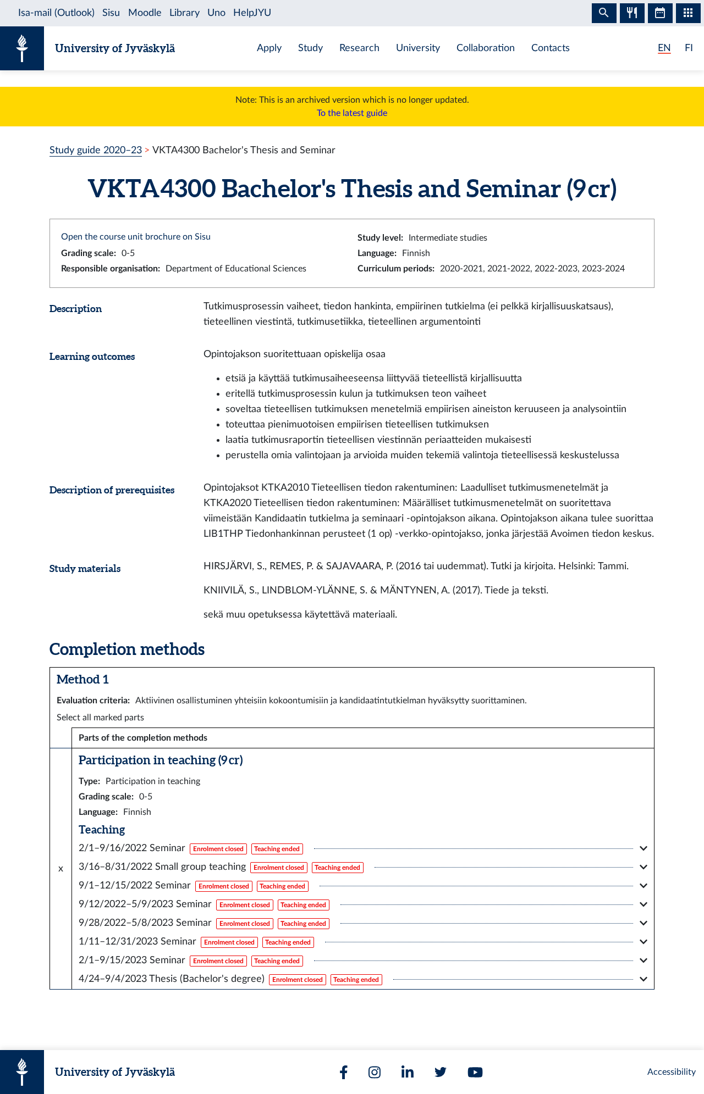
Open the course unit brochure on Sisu (136, 236)
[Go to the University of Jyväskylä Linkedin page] (408, 1072)
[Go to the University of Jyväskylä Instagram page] (375, 1072)
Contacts (550, 48)
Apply (269, 48)
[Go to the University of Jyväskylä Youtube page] (475, 1072)
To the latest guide (352, 113)
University (418, 48)
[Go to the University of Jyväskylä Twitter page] (441, 1072)
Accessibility (671, 1072)
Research (359, 48)
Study (310, 48)
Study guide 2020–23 (96, 150)
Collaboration (486, 48)
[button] (363, 848)
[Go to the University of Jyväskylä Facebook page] (343, 1072)
